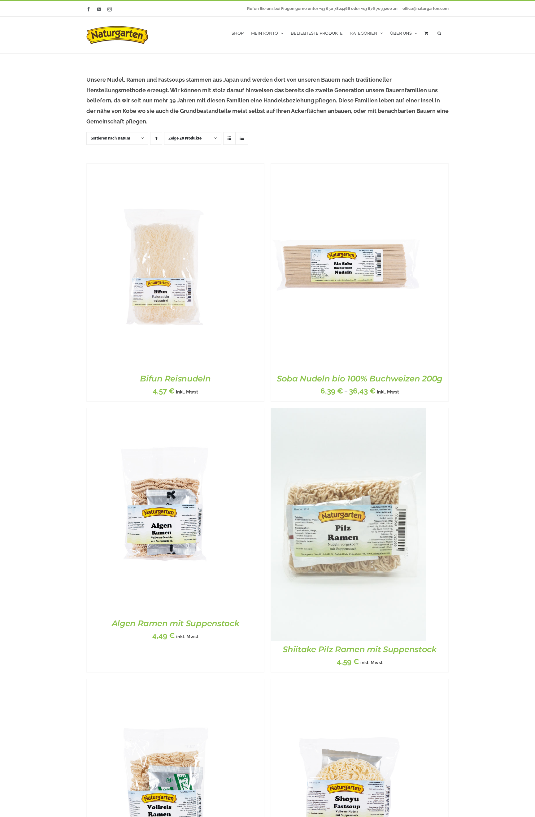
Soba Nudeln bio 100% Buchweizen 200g (359, 379)
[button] (439, 33)
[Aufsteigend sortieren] (156, 138)
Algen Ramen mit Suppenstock (175, 623)
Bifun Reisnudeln (175, 379)
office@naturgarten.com (425, 8)
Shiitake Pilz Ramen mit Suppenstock (360, 649)
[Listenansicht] (242, 138)
